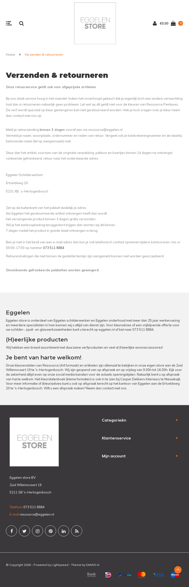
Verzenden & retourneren (44, 54)
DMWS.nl (92, 565)
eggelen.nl (107, 329)
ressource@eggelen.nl (37, 514)
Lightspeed (60, 565)
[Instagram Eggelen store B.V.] (37, 530)
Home (10, 54)
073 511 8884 (53, 248)
